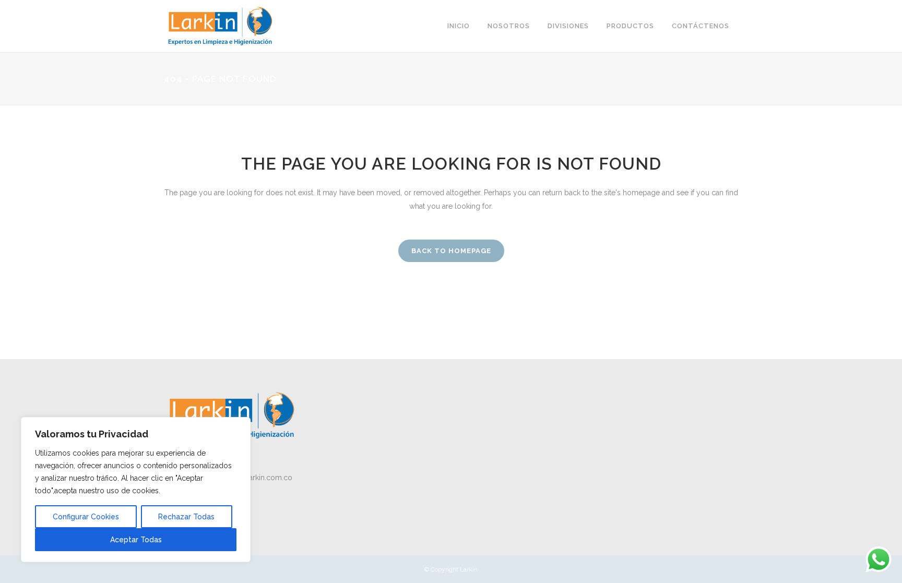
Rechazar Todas (186, 517)
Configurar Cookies (86, 517)
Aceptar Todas (136, 540)
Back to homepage (451, 251)
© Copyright (442, 569)
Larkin (469, 569)
